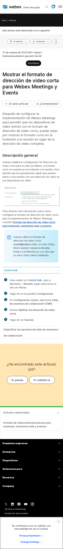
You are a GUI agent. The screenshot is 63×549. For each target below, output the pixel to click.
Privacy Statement (29, 535)
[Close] (58, 521)
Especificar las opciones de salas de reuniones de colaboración (31, 332)
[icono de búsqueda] (46, 7)
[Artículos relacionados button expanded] (58, 412)
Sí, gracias (17, 380)
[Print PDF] (23, 63)
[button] (53, 7)
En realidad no (42, 380)
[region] (31, 533)
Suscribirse (33, 63)
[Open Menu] (60, 7)
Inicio (4, 20)
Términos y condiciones (15, 509)
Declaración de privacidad (16, 513)
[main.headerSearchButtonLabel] (46, 6)
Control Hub (11, 270)
